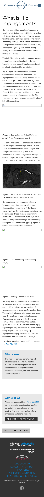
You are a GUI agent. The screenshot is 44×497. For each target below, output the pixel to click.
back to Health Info (15, 430)
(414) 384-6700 (33, 402)
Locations (25, 464)
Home (16, 464)
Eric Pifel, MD (11, 344)
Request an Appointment (21, 419)
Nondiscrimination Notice (22, 473)
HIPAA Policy (13, 476)
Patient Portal (29, 476)
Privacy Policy (22, 470)
